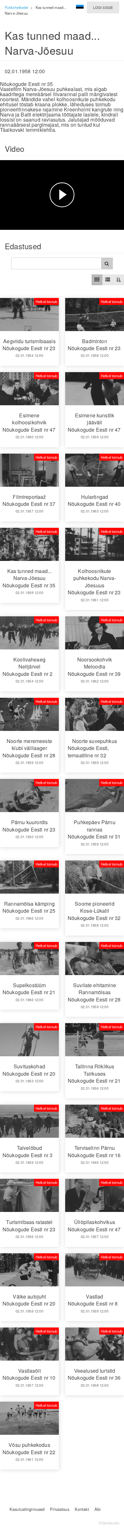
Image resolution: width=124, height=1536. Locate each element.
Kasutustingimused (27, 1509)
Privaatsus (59, 1509)
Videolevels (108, 1523)
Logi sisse (103, 7)
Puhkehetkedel (16, 7)
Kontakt (82, 1509)
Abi (97, 1509)
